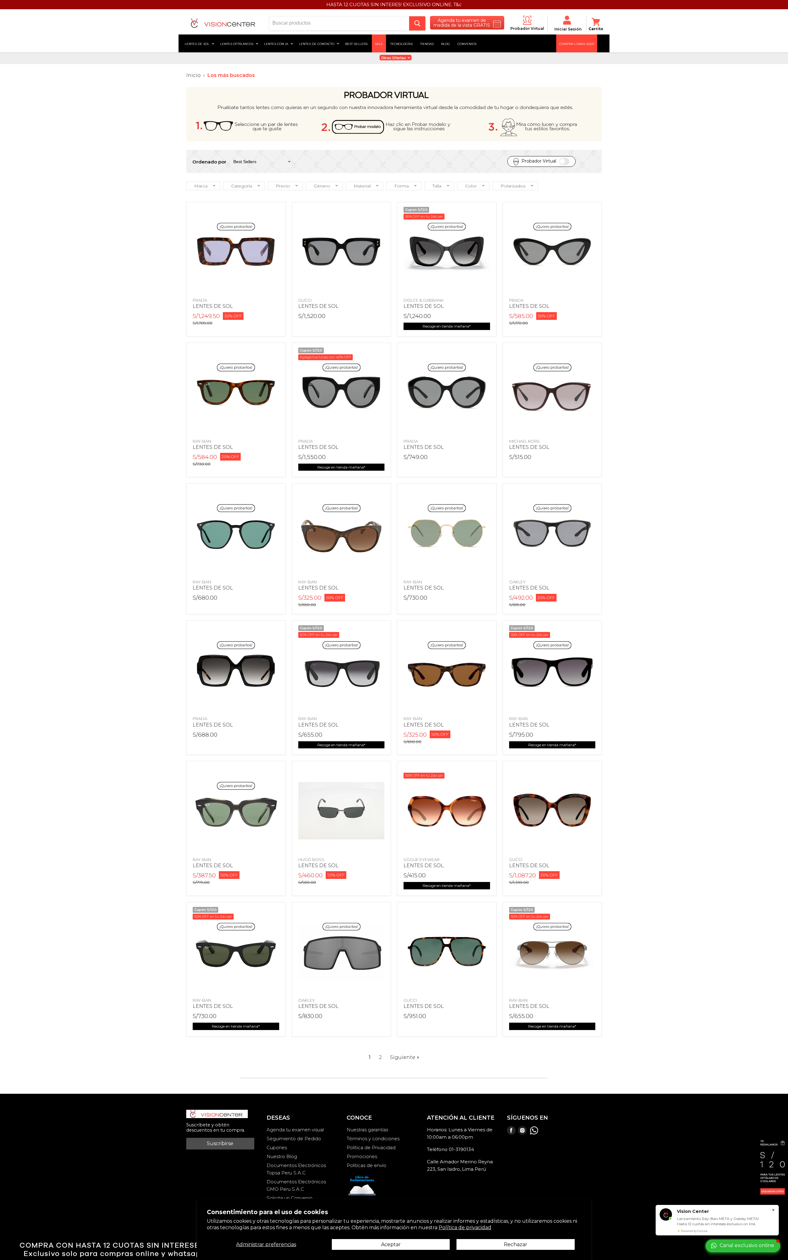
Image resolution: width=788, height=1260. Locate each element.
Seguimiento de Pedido (294, 1138)
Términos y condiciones (373, 1138)
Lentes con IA (276, 43)
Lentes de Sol (197, 43)
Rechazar (515, 1244)
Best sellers (356, 43)
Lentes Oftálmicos (237, 43)
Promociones (362, 1156)
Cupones (277, 1147)
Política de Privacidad (371, 1147)
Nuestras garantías (367, 1130)
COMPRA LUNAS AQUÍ (576, 43)
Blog (445, 43)
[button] (203, 186)
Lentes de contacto (317, 43)
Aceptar (391, 1244)
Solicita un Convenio (289, 1198)
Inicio (193, 75)
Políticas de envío (366, 1165)
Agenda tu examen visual (295, 1130)
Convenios (466, 43)
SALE (379, 43)
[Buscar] (417, 23)
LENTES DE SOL (213, 306)
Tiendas (427, 43)
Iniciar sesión (567, 29)
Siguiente (402, 1057)
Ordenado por (209, 161)
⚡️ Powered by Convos (692, 1231)
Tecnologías (401, 43)
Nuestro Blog (282, 1156)
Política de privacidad (465, 1227)
